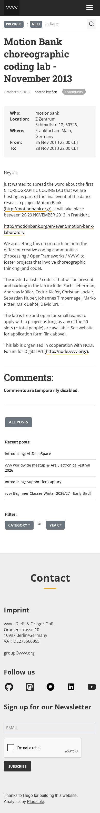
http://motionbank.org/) (28, 209)
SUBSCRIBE (17, 766)
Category (17, 525)
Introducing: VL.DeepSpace (28, 453)
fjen (54, 92)
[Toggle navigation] (89, 7)
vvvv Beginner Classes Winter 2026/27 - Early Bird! (48, 493)
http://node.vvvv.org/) (67, 351)
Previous (14, 24)
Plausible (35, 801)
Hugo (28, 795)
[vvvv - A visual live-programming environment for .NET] (11, 7)
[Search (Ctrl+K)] (91, 24)
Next (36, 24)
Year (54, 525)
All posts (18, 422)
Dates (54, 23)
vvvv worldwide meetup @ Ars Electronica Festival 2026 (47, 468)
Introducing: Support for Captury (33, 481)
